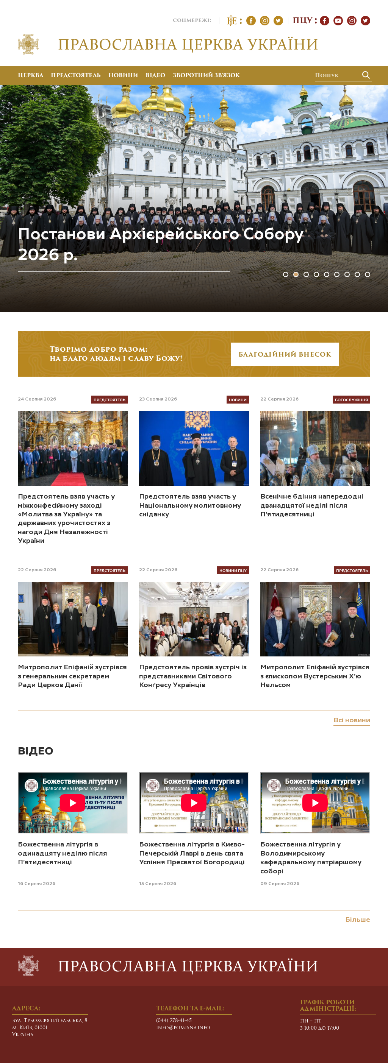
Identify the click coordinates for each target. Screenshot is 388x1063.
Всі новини (351, 720)
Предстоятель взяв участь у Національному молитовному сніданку (190, 505)
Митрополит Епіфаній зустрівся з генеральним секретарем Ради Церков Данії (72, 676)
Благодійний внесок (284, 355)
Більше (357, 919)
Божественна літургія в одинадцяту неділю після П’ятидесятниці (62, 853)
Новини (123, 76)
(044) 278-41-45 (174, 1020)
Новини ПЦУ (233, 570)
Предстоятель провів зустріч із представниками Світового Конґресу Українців (193, 676)
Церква (30, 76)
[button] (285, 274)
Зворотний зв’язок (206, 76)
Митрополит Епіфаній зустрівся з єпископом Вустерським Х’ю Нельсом (314, 676)
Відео (155, 76)
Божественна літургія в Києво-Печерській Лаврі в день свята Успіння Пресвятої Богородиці (192, 853)
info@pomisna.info (183, 1028)
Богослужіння (351, 399)
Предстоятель (76, 76)
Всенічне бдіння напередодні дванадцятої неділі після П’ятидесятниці (311, 505)
